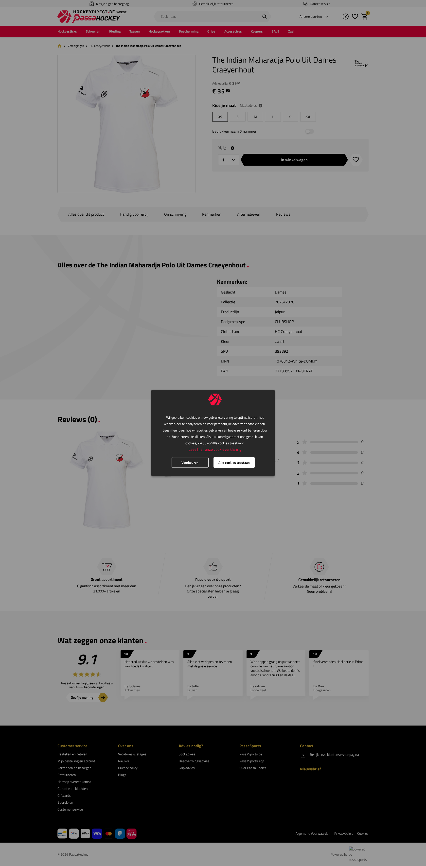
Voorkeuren (189, 462)
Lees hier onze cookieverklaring (215, 449)
